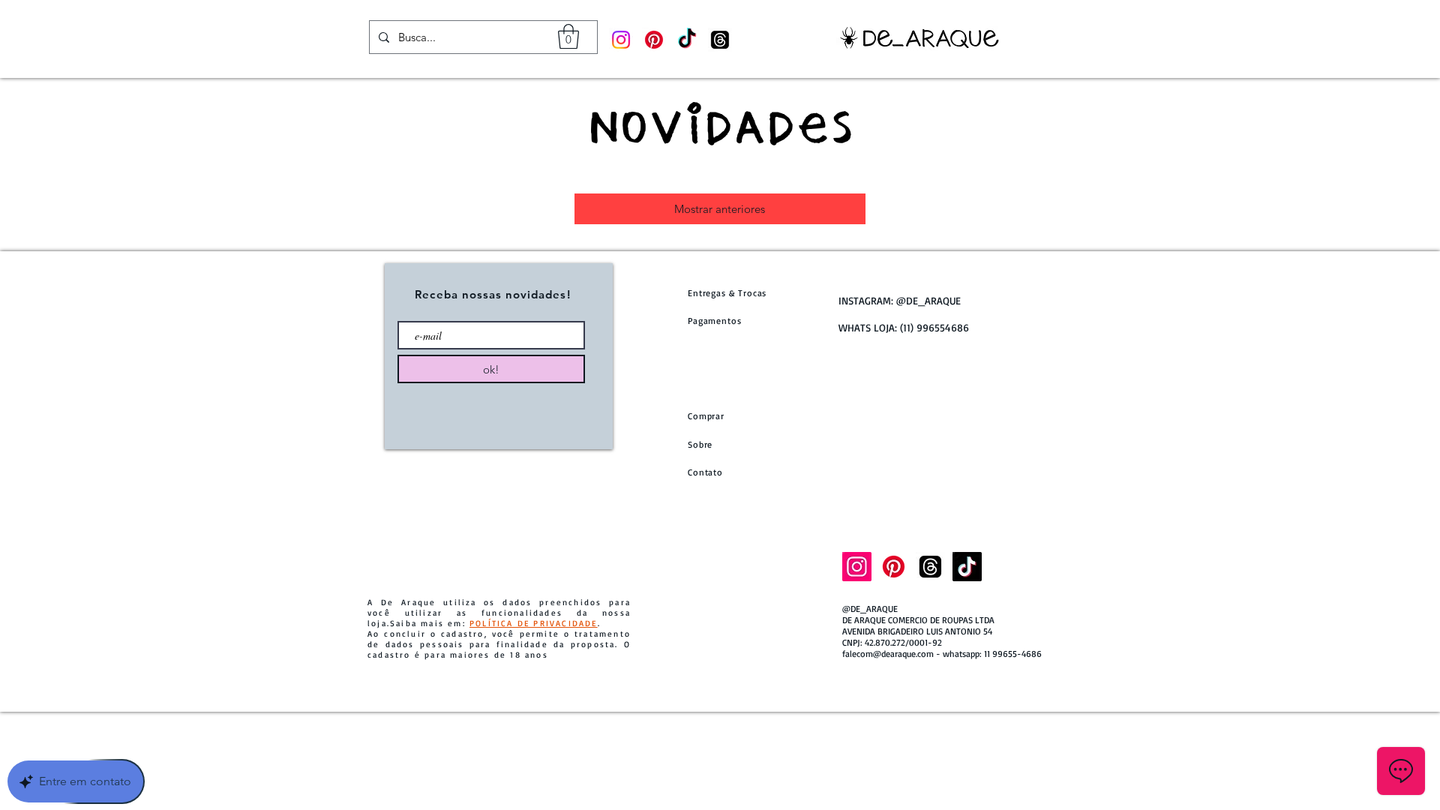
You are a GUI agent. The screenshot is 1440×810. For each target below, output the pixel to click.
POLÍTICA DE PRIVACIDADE (534, 623)
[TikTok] (687, 40)
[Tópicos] (720, 40)
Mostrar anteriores (719, 209)
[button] (568, 36)
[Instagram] (621, 40)
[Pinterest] (654, 40)
